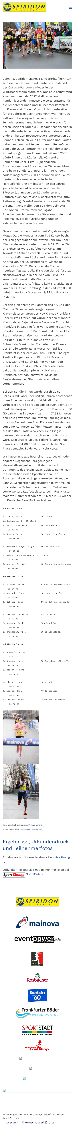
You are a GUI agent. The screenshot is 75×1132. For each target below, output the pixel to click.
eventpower (37, 939)
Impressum (11, 1122)
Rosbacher (38, 977)
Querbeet (39, 1068)
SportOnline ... (36, 874)
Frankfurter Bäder (37, 1014)
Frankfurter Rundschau (37, 1059)
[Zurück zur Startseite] (24, 7)
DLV (39, 958)
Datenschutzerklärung (38, 1122)
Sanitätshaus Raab (37, 1079)
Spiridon (37, 901)
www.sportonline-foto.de (31, 829)
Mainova (37, 921)
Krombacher (39, 995)
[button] (70, 7)
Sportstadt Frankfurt (37, 1031)
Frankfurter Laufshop (37, 1045)
